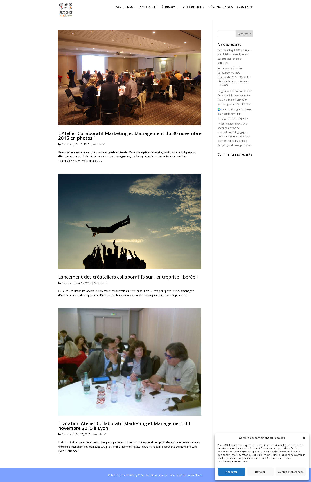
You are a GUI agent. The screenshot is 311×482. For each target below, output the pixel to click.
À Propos (170, 7)
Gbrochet (67, 144)
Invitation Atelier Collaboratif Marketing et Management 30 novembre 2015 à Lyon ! (124, 425)
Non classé (98, 144)
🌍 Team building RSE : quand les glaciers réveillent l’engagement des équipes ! (235, 114)
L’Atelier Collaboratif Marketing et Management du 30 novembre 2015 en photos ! (129, 135)
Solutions (126, 7)
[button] (304, 438)
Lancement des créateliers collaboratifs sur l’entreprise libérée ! (128, 276)
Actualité (148, 7)
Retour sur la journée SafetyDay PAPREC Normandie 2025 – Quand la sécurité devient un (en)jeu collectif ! (234, 77)
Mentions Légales (156, 475)
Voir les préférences (291, 472)
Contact (245, 7)
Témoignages (220, 7)
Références (193, 7)
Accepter (231, 472)
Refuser (260, 472)
